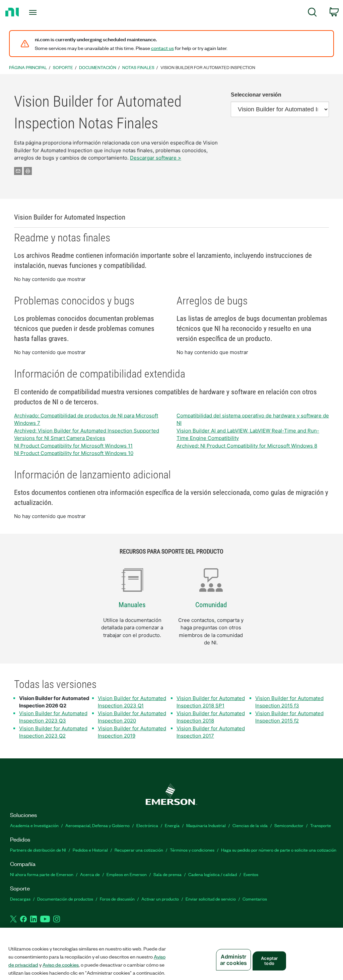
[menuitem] (312, 13)
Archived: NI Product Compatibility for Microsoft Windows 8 (247, 446)
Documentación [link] (97, 67)
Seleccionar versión (256, 95)
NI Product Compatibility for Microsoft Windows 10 (73, 453)
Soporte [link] (63, 67)
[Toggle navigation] (44, 12)
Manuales (132, 605)
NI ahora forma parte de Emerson (41, 874)
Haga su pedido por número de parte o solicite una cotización (278, 850)
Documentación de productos (65, 899)
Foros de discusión (117, 899)
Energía (172, 825)
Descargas (20, 899)
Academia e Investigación (34, 825)
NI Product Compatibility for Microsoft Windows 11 (73, 446)
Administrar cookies (233, 959)
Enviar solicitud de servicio (211, 899)
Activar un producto (160, 899)
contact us (162, 48)
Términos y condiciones (192, 850)
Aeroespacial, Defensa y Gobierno (97, 825)
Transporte (320, 825)
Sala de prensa (167, 874)
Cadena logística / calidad (212, 874)
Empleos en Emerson (127, 874)
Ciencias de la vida (250, 825)
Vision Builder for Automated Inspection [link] (207, 67)
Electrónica (147, 825)
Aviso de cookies (61, 964)
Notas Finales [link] (138, 67)
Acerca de (90, 874)
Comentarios (255, 899)
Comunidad (211, 605)
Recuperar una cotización (139, 850)
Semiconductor (288, 825)
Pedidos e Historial (90, 850)
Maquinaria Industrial (206, 825)
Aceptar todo (269, 960)
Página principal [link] (28, 67)
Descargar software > (155, 158)
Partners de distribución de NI (38, 850)
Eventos (251, 874)
